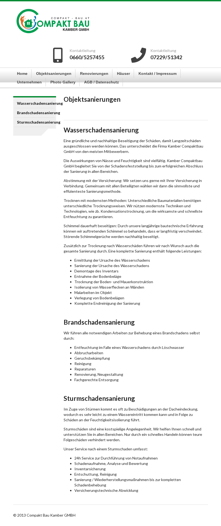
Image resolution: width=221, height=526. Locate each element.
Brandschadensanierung (36, 112)
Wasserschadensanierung (36, 103)
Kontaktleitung (163, 50)
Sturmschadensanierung (36, 122)
